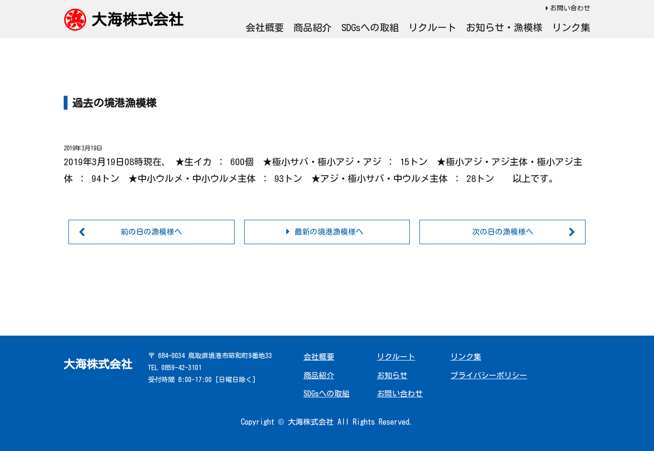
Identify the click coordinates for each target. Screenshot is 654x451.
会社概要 (265, 27)
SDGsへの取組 (370, 27)
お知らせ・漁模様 (504, 27)
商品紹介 (312, 27)
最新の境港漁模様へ (328, 232)
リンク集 (571, 27)
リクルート (432, 27)
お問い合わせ (570, 8)
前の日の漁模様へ (151, 232)
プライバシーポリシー (489, 375)
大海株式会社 (138, 19)
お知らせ (392, 375)
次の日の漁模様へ (502, 232)
